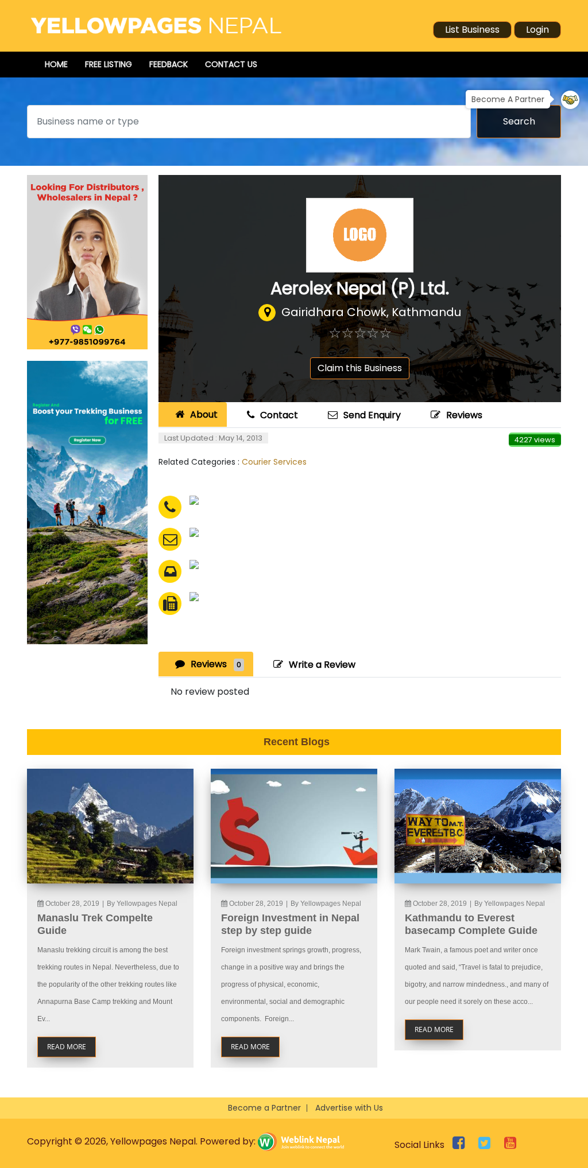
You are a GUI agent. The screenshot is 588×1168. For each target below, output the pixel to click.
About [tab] (204, 414)
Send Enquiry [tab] (372, 415)
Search (519, 121)
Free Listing (108, 64)
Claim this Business (360, 368)
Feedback (168, 64)
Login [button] (537, 29)
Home (56, 64)
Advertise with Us (349, 1108)
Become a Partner (264, 1108)
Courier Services (274, 462)
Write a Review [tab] (322, 664)
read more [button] (66, 1047)
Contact (279, 415)
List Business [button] (472, 29)
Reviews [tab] (216, 664)
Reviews (464, 415)
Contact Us (231, 64)
